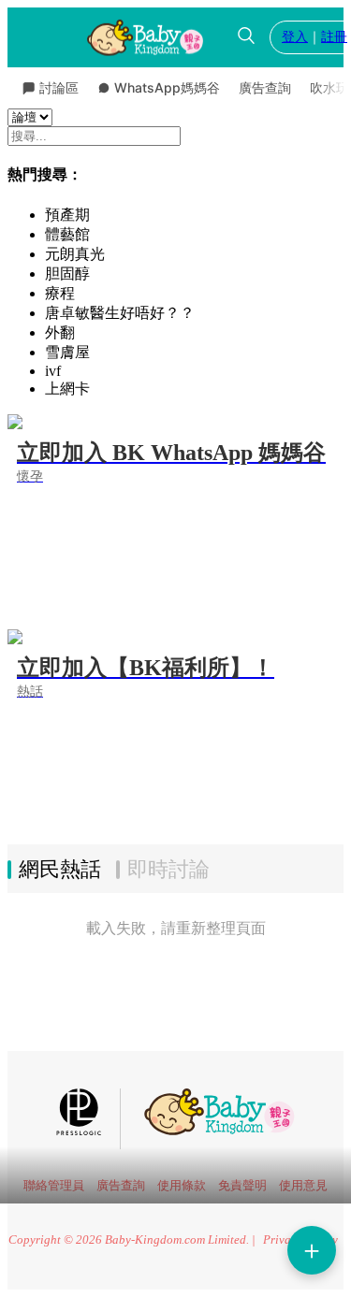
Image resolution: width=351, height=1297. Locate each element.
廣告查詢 (265, 87)
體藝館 (67, 234)
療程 (60, 293)
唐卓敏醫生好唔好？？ (120, 313)
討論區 (59, 87)
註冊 (334, 37)
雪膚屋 (67, 352)
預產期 (67, 215)
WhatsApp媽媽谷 (167, 87)
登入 (295, 37)
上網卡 (67, 388)
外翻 (60, 332)
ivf (53, 371)
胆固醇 (67, 273)
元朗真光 (75, 254)
